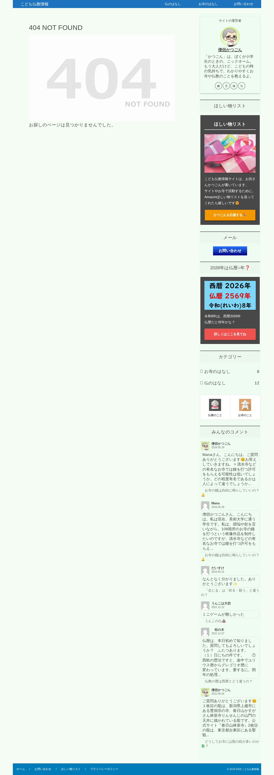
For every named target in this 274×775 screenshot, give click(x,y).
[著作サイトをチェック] (218, 85)
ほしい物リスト (71, 769)
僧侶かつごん (230, 49)
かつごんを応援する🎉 (230, 215)
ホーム (20, 769)
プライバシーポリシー (104, 769)
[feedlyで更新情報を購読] (233, 85)
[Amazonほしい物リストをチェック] (226, 85)
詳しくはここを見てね (230, 334)
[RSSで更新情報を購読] (241, 85)
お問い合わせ (230, 251)
